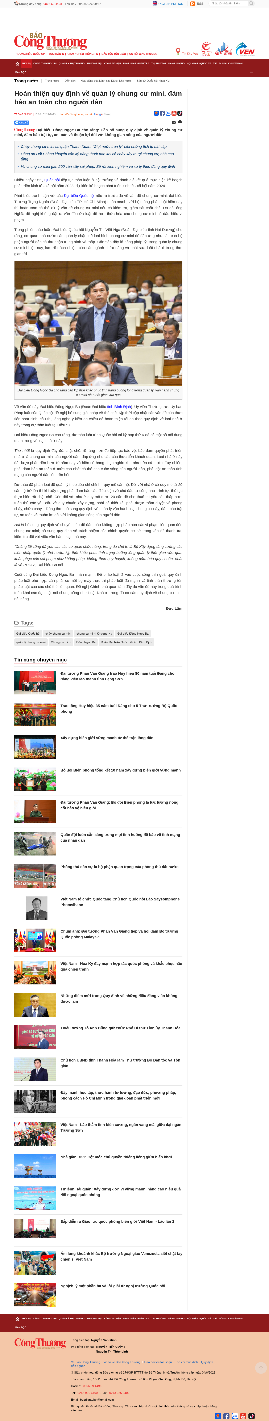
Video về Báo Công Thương (122, 1362)
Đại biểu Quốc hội (79, 196)
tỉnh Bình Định (119, 407)
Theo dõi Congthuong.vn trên (75, 114)
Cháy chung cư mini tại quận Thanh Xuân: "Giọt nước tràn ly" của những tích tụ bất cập (94, 146)
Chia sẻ (23, 122)
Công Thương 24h (45, 63)
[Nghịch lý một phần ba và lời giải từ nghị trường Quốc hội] (35, 1295)
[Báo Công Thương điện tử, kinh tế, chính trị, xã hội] (50, 40)
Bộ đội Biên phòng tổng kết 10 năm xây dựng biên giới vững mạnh (121, 770)
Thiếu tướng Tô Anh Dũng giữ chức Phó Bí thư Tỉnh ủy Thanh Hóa (121, 1028)
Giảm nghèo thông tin (82, 53)
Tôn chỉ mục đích (186, 1362)
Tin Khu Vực (189, 53)
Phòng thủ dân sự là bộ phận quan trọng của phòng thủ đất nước (119, 867)
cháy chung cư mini (58, 633)
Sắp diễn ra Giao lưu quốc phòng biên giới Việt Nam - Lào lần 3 (117, 1221)
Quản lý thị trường (72, 63)
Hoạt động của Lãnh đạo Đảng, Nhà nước (106, 80)
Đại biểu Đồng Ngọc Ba (133, 633)
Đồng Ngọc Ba (86, 642)
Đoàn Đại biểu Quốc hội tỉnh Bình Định (126, 642)
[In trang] (179, 123)
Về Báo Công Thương (85, 1362)
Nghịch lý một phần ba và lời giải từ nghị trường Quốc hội (113, 1286)
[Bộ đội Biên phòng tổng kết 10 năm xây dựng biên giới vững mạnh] (35, 779)
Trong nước (26, 81)
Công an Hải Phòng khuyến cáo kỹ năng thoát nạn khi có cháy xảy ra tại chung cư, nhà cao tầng (97, 156)
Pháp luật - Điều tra (136, 63)
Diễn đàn (70, 80)
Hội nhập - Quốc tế (199, 63)
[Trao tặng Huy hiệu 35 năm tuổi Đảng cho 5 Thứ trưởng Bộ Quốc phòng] (35, 715)
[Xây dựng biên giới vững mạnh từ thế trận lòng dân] (35, 747)
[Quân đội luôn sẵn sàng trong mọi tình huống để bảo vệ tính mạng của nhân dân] (35, 844)
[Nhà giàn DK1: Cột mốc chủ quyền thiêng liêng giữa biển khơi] (35, 1166)
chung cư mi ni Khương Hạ (94, 633)
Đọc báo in (56, 53)
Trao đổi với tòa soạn (158, 1362)
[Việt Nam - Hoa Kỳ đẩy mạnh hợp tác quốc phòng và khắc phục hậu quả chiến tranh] (35, 973)
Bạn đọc (20, 72)
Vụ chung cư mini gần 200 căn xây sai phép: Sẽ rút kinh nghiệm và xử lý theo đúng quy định (98, 166)
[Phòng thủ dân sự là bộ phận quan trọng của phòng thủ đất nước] (35, 876)
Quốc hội (52, 180)
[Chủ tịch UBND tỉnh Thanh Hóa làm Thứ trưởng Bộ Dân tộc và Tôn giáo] (35, 1069)
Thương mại (94, 63)
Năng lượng (176, 63)
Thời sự (26, 63)
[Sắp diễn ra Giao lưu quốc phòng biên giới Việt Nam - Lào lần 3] (35, 1231)
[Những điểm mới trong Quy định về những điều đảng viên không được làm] (35, 1005)
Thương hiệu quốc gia (30, 53)
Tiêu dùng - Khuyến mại (228, 63)
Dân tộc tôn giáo (114, 53)
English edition (170, 3)
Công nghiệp (112, 63)
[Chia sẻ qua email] (174, 122)
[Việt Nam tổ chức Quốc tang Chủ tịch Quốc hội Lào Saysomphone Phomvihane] (35, 908)
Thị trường (158, 63)
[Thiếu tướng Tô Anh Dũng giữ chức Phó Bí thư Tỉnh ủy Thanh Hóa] (35, 1037)
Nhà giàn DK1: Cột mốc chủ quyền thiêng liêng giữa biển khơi (116, 1157)
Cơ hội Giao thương (143, 53)
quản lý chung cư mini (31, 642)
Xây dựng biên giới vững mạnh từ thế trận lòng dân (107, 738)
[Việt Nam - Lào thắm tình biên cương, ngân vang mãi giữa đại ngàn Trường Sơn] (35, 1134)
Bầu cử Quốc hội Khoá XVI (153, 80)
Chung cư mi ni (61, 642)
